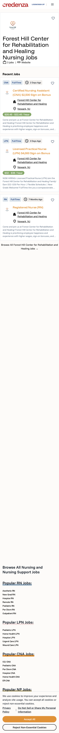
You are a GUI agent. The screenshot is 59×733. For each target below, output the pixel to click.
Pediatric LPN (9, 630)
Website (24, 62)
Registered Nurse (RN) (28, 207)
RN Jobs (24, 583)
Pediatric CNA (9, 665)
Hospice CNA (9, 673)
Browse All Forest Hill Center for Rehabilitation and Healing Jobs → (29, 246)
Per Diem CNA (9, 669)
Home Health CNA (11, 677)
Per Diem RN (9, 610)
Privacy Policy (7, 709)
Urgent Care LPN (10, 641)
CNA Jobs (25, 654)
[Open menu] (52, 4)
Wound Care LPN (10, 645)
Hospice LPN (9, 637)
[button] (29, 105)
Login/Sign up (38, 4)
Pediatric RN (8, 606)
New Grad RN (9, 594)
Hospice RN (8, 598)
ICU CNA (7, 662)
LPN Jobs (25, 622)
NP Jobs (24, 689)
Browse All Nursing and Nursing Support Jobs (23, 569)
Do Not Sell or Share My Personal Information (37, 709)
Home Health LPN (11, 634)
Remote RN (8, 602)
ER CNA (6, 680)
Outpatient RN (9, 613)
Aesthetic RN (9, 591)
